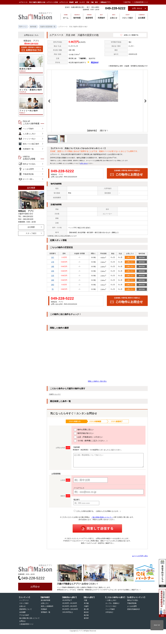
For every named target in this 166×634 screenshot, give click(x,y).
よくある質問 (28, 169)
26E (52, 280)
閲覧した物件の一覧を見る (97, 381)
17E (52, 262)
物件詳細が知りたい (85, 433)
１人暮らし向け (29, 134)
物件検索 (77, 16)
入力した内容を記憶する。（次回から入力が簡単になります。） (98, 511)
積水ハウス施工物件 (31, 144)
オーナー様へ (28, 179)
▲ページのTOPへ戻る (140, 556)
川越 (85, 600)
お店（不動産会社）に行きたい (90, 437)
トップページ (24, 600)
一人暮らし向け (110, 600)
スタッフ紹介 (127, 16)
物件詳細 (142, 257)
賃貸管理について (25, 609)
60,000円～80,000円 (69, 606)
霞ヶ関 (86, 609)
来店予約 (127, 2)
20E (52, 271)
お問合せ (35, 586)
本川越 (86, 603)
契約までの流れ (29, 164)
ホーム (65, 16)
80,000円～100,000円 (70, 609)
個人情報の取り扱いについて (29, 618)
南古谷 (86, 612)
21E (52, 275)
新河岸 (86, 618)
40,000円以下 (67, 600)
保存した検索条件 (47, 606)
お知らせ (113, 16)
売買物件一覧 (28, 149)
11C (52, 257)
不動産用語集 (28, 174)
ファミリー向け (29, 139)
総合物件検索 (45, 600)
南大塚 (86, 615)
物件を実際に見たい (85, 430)
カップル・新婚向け (112, 603)
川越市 (86, 606)
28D (52, 285)
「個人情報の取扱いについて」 (102, 517)
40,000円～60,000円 (69, 603)
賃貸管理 (89, 16)
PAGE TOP (157, 625)
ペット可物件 (28, 129)
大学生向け (109, 612)
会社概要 (141, 16)
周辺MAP (95, 62)
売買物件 (101, 16)
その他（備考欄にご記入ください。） (92, 441)
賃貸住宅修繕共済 (133, 609)
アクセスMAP (24, 615)
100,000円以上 (67, 612)
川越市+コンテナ (55, 394)
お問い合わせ (137, 8)
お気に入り (130, 257)
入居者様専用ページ (26, 624)
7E (53, 289)
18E (52, 266)
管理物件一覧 (45, 612)
